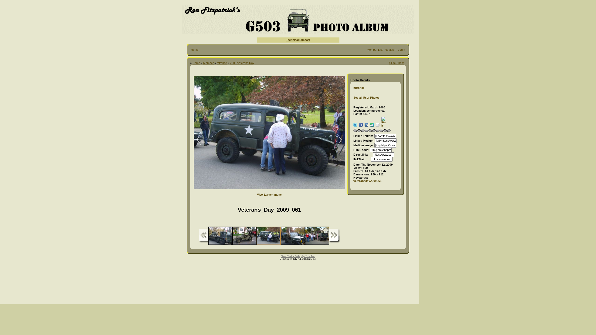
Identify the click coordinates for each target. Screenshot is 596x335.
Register (390, 49)
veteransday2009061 (367, 181)
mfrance (222, 63)
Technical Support (298, 40)
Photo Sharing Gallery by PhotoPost (298, 256)
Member (208, 63)
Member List (375, 49)
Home (195, 49)
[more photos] (203, 236)
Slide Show (396, 63)
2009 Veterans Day (242, 63)
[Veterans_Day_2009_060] (337, 140)
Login (401, 49)
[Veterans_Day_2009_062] (196, 140)
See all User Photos (366, 97)
